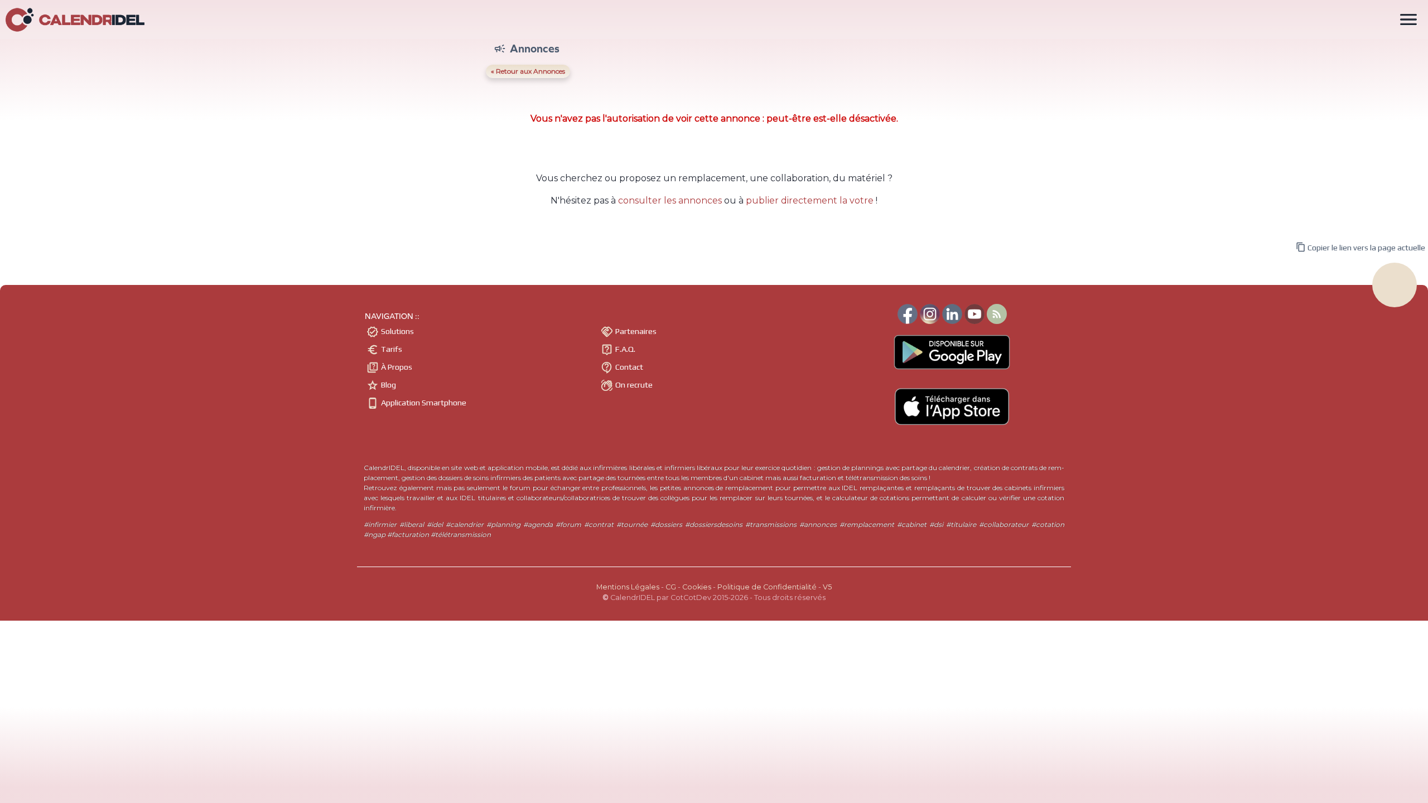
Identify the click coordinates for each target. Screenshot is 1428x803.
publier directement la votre (810, 200)
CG (670, 587)
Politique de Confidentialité (767, 587)
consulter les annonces (670, 200)
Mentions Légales (627, 587)
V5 (827, 587)
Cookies (696, 587)
